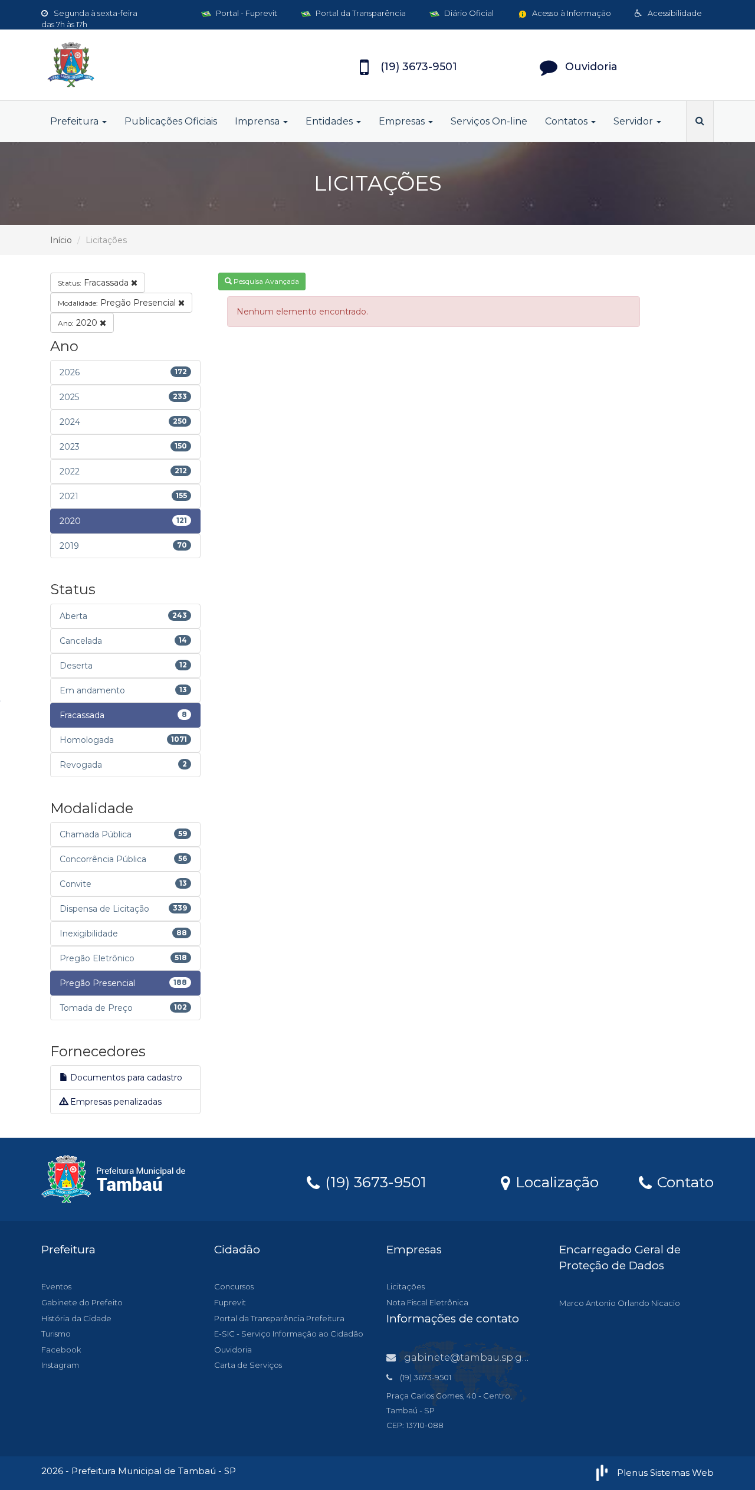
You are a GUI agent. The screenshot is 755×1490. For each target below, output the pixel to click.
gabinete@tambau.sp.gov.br (475, 1357)
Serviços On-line (489, 121)
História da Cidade (76, 1318)
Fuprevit (230, 1302)
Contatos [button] (567, 121)
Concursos (234, 1286)
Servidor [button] (634, 121)
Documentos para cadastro (125, 1077)
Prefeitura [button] (75, 121)
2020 (79, 322)
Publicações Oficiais (170, 121)
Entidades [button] (330, 121)
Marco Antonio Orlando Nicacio (619, 1303)
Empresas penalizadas (115, 1101)
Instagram (60, 1365)
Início (61, 240)
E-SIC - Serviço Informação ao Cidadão (288, 1333)
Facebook (61, 1349)
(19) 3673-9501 (373, 1181)
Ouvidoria (233, 1349)
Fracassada (94, 282)
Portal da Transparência (360, 13)
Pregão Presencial (118, 302)
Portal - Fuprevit (245, 13)
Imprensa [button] (258, 121)
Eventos (56, 1286)
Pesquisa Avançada (265, 281)
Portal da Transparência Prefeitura (279, 1318)
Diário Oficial (468, 13)
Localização (555, 1181)
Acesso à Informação (570, 13)
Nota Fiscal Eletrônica (427, 1302)
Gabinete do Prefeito (82, 1302)
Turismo (56, 1333)
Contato (683, 1181)
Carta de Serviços (248, 1365)
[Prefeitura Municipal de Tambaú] (147, 64)
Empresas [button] (403, 121)
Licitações (405, 1286)
